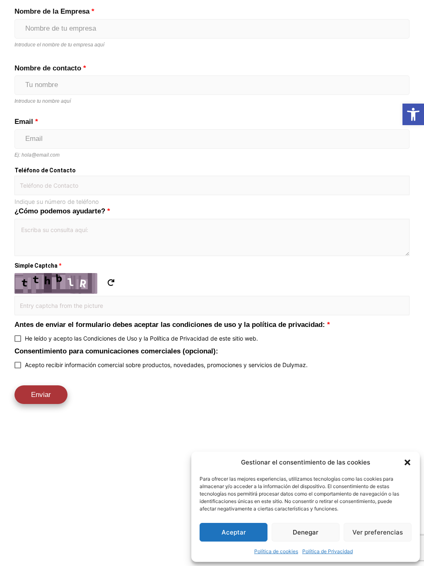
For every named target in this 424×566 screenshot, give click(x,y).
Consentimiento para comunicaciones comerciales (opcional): (116, 351)
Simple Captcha (37, 265)
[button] (407, 462)
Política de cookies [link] (276, 551)
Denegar (305, 532)
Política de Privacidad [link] (327, 551)
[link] (413, 114)
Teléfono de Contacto (45, 170)
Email (26, 122)
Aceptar (234, 532)
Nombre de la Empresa (54, 11)
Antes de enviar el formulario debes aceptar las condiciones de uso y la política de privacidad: (172, 325)
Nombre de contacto (50, 68)
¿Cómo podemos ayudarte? (62, 211)
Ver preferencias (377, 532)
